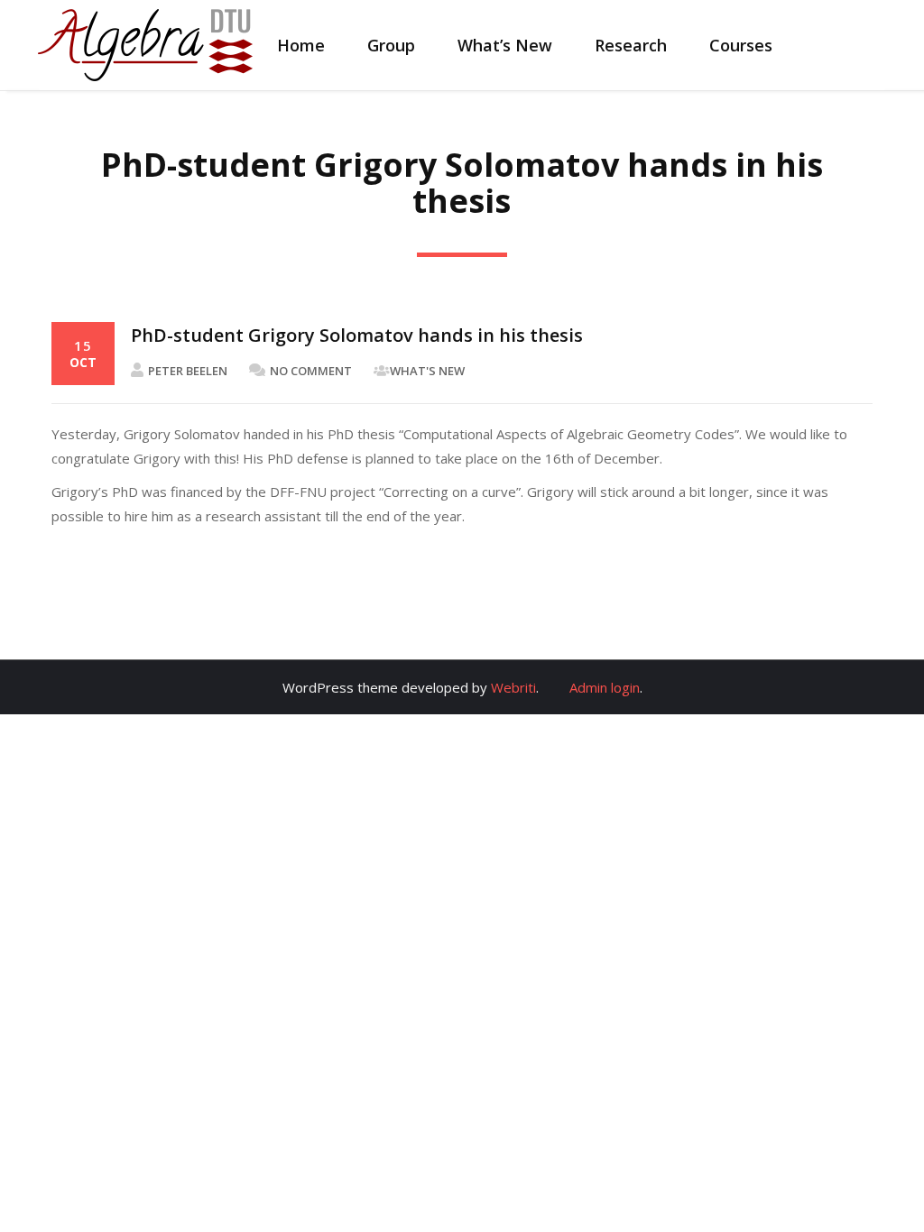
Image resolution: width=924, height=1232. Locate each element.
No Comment (311, 371)
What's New (427, 371)
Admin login (604, 687)
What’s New (504, 45)
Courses (740, 45)
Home (301, 45)
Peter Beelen (187, 371)
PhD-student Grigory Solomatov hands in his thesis (357, 335)
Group (391, 45)
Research (631, 45)
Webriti (513, 687)
